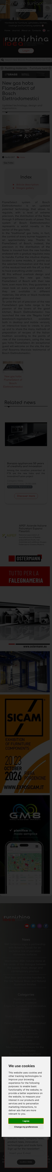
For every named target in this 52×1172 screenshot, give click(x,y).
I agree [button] (26, 1121)
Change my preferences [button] (26, 1127)
